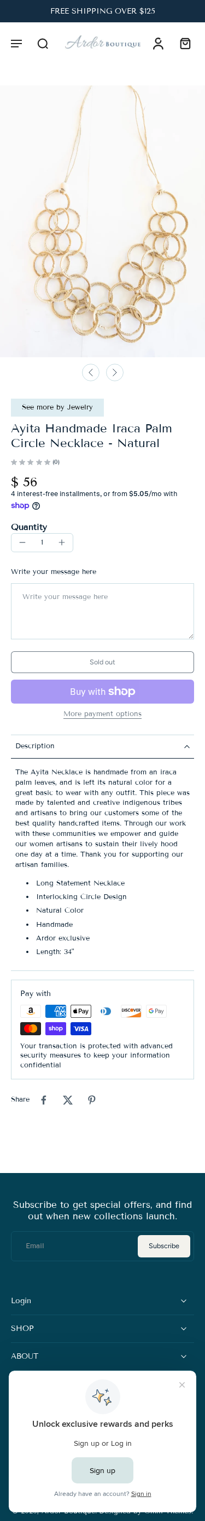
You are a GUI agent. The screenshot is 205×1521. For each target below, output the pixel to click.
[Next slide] (115, 372)
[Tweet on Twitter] (68, 1100)
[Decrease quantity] (22, 542)
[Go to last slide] (90, 372)
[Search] (43, 43)
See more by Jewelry (57, 407)
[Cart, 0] (182, 43)
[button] (16, 43)
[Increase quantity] (62, 542)
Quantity (29, 527)
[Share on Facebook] (44, 1100)
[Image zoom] (102, 221)
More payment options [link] (102, 714)
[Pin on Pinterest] (92, 1100)
